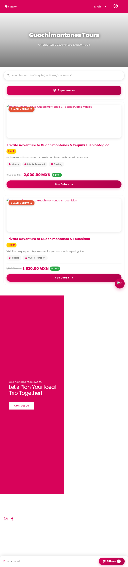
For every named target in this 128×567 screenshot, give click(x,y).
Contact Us (21, 406)
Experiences (66, 90)
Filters (113, 561)
